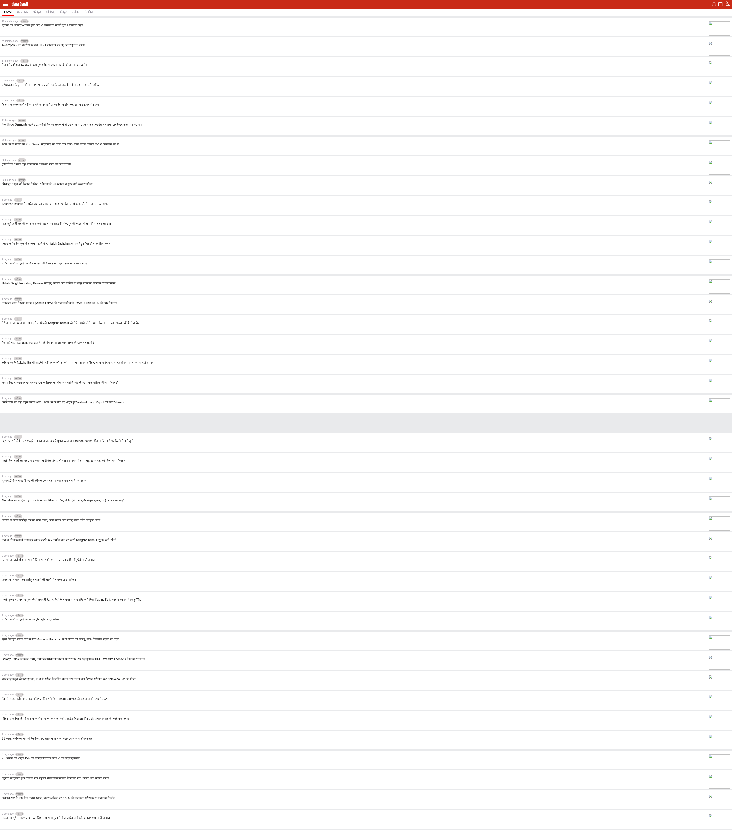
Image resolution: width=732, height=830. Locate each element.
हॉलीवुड (75, 12)
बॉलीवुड (63, 12)
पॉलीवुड (37, 12)
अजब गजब (22, 12)
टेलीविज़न (90, 12)
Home (8, 12)
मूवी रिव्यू (50, 12)
